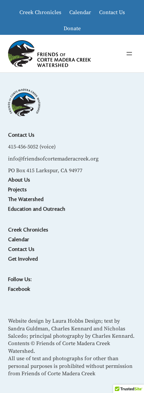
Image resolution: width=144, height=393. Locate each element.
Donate (72, 28)
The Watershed (26, 199)
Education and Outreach (36, 209)
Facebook (19, 289)
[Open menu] (129, 53)
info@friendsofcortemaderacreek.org (53, 158)
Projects (17, 190)
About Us (19, 180)
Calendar (80, 12)
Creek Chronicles (40, 12)
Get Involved (23, 259)
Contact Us (112, 12)
